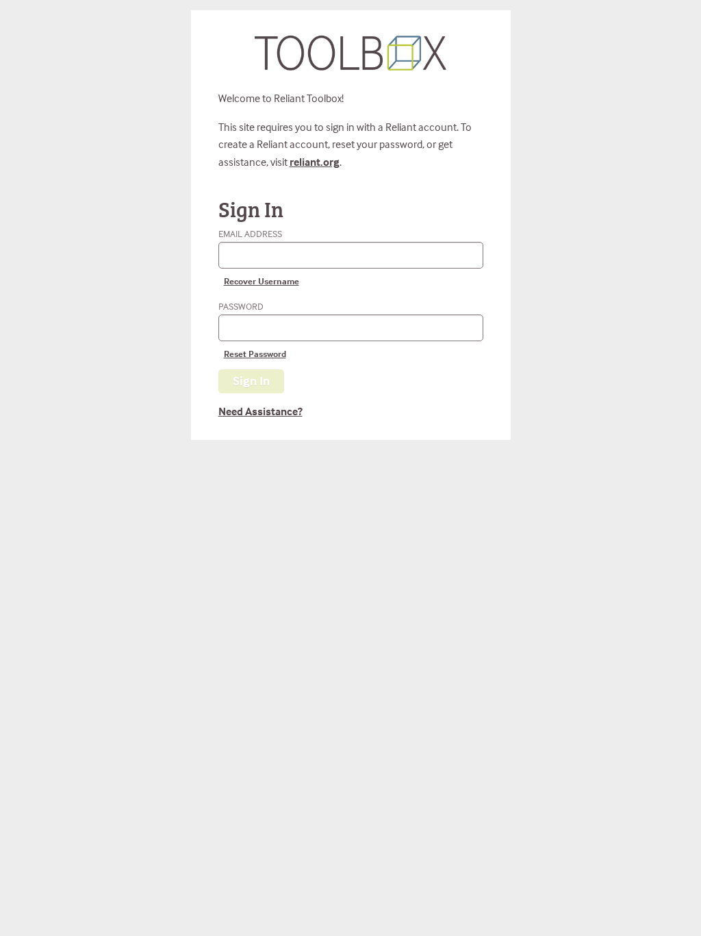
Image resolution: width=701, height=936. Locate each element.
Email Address (258, 256)
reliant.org (315, 162)
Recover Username (261, 280)
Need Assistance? (260, 411)
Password (252, 329)
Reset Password (255, 353)
